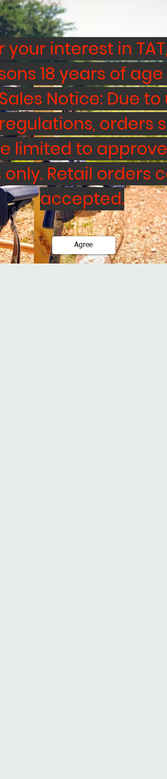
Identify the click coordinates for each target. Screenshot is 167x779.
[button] (83, 245)
